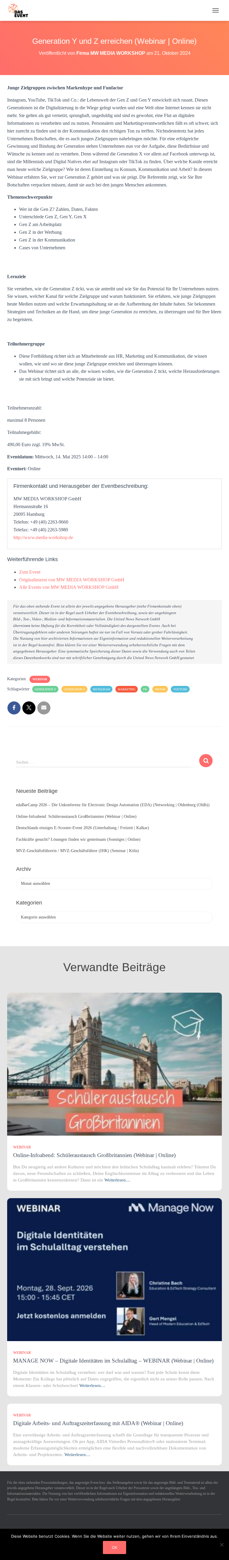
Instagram (101, 689)
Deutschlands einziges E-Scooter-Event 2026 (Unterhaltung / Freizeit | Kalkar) (82, 828)
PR (145, 689)
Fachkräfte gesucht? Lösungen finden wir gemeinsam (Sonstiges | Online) (78, 839)
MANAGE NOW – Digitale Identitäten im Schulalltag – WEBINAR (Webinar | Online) (113, 1360)
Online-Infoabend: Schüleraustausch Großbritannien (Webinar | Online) (76, 816)
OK (114, 1547)
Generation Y (45, 689)
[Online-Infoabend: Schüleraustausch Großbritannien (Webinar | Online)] (114, 1063)
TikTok (160, 689)
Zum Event (29, 572)
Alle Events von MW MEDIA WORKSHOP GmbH (69, 587)
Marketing (126, 689)
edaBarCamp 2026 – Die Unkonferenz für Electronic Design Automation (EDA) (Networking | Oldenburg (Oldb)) (113, 805)
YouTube (180, 689)
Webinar (40, 679)
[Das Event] (20, 10)
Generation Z (74, 689)
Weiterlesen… (117, 1180)
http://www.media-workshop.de (43, 537)
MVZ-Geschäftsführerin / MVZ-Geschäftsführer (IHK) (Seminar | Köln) (77, 850)
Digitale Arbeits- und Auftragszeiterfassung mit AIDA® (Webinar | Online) (98, 1423)
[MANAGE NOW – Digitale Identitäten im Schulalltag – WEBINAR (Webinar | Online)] (114, 1269)
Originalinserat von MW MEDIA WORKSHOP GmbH (71, 579)
